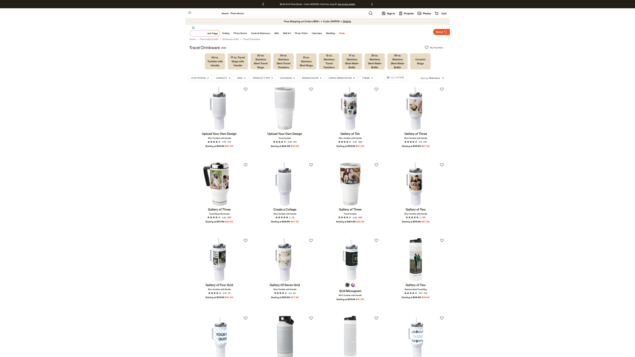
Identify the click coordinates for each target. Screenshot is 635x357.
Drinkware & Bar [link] (230, 39)
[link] (215, 61)
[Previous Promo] (264, 4)
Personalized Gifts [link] (209, 39)
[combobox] (293, 13)
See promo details (346, 4)
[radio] (347, 285)
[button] (371, 13)
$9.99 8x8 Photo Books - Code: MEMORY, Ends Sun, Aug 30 (308, 4)
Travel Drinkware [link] (251, 39)
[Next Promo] (372, 4)
